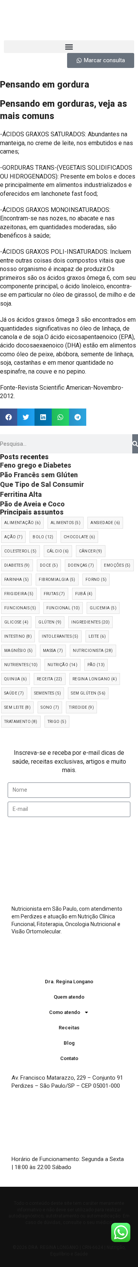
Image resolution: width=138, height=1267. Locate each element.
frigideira (19, 594)
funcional (63, 608)
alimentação (22, 523)
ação (13, 537)
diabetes (17, 565)
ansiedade (105, 523)
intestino (18, 636)
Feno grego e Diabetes (35, 465)
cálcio (58, 551)
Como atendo (64, 1012)
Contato (69, 1058)
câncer (90, 551)
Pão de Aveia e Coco (32, 504)
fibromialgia (57, 579)
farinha (16, 579)
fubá (84, 594)
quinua (15, 679)
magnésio (18, 650)
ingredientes (90, 622)
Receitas (69, 1027)
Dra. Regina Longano (69, 981)
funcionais (20, 608)
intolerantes (60, 636)
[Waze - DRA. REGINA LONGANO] (25, 1126)
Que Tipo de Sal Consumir (42, 484)
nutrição (62, 665)
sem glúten (88, 693)
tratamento (21, 722)
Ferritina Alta (21, 494)
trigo (57, 722)
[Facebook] (76, 958)
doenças (81, 565)
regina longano (94, 679)
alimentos (65, 523)
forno (96, 579)
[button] (69, 46)
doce (49, 565)
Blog (69, 1043)
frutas (54, 594)
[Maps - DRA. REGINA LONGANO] (53, 1126)
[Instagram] (61, 958)
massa (53, 650)
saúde (14, 693)
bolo (43, 537)
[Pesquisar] (135, 443)
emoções (117, 565)
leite (97, 636)
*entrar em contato (97, 1167)
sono (50, 707)
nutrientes (21, 665)
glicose (16, 622)
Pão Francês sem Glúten (39, 475)
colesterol (20, 551)
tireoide (81, 707)
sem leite (17, 707)
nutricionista (93, 650)
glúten (49, 622)
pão (96, 665)
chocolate (79, 537)
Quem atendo (69, 997)
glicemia (103, 608)
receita (49, 679)
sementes (47, 693)
